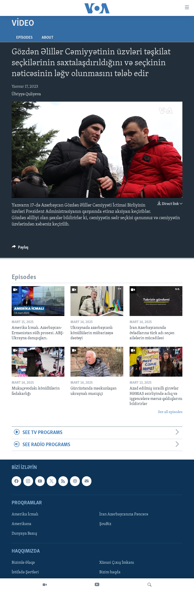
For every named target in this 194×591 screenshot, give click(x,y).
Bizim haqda (109, 572)
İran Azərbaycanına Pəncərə (123, 514)
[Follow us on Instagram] (28, 481)
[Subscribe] (86, 481)
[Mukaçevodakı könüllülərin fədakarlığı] (38, 362)
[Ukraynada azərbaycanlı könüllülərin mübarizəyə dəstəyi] (96, 301)
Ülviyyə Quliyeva (26, 94)
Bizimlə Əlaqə (23, 563)
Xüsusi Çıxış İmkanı (116, 563)
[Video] (44, 584)
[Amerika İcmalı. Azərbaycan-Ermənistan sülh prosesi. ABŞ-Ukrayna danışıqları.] (38, 301)
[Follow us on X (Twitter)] (51, 481)
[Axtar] (149, 584)
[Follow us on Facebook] (16, 481)
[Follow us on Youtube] (40, 481)
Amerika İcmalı (25, 514)
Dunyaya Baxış (24, 534)
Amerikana (21, 524)
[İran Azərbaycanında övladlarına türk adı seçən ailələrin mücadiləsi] (156, 301)
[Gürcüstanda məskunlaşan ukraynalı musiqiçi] (96, 362)
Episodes (24, 38)
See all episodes (170, 412)
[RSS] (63, 481)
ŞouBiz (105, 524)
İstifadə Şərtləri (25, 572)
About (47, 38)
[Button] (20, 248)
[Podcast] (75, 481)
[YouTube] (97, 584)
